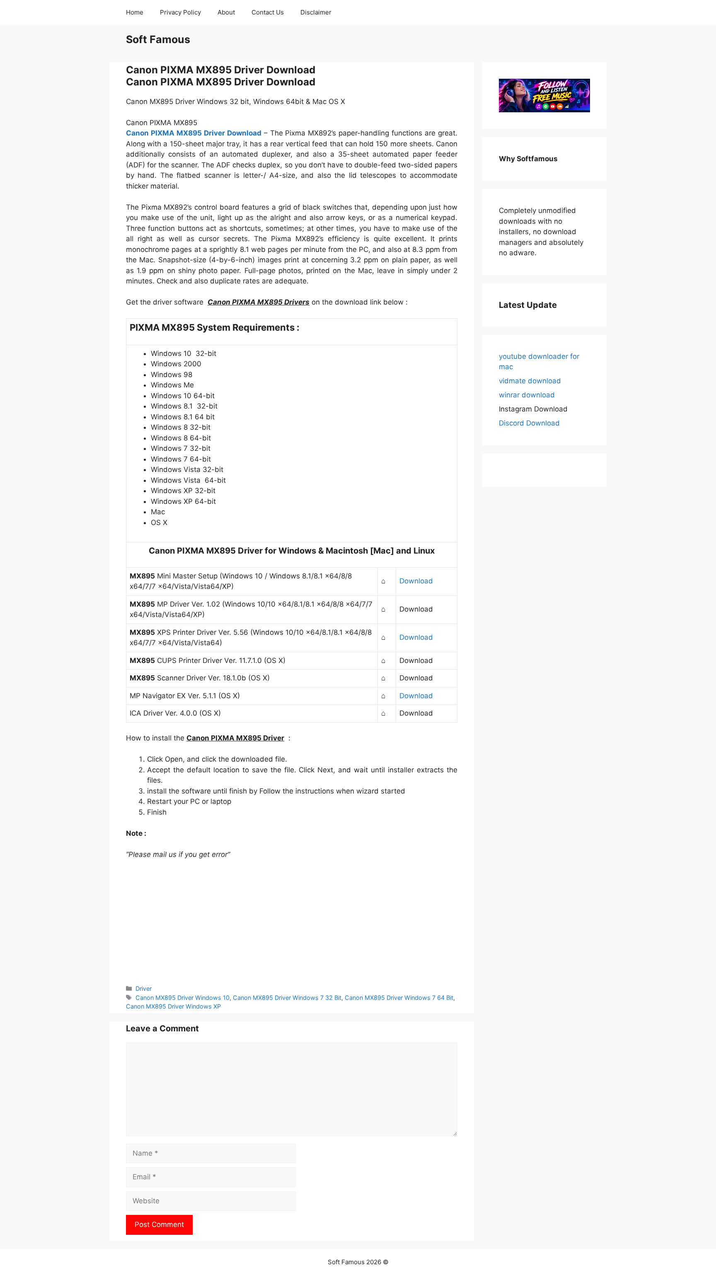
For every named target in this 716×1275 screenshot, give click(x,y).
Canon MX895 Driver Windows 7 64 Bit (399, 997)
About (226, 12)
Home (134, 12)
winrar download (527, 395)
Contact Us (268, 12)
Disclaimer (315, 12)
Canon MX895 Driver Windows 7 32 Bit (287, 997)
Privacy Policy (180, 12)
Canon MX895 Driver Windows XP (173, 1006)
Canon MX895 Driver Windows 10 (182, 997)
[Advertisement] (291, 922)
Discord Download (529, 423)
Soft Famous (158, 39)
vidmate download (530, 381)
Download (416, 581)
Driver (143, 988)
